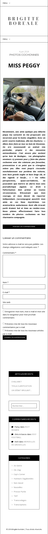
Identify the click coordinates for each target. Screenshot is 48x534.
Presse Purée (20, 491)
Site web (6, 302)
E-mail (6, 292)
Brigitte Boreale (24, 21)
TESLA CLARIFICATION (21, 386)
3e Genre (18, 465)
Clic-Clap (17, 470)
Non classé (18, 483)
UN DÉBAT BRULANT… (21, 390)
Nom (5, 282)
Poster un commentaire (24, 226)
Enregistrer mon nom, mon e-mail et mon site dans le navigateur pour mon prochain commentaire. (24, 314)
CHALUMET (16, 381)
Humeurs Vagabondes (23, 478)
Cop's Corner (19, 474)
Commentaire (9, 252)
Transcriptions (20, 504)
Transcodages (20, 500)
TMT (16, 496)
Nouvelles (18, 487)
